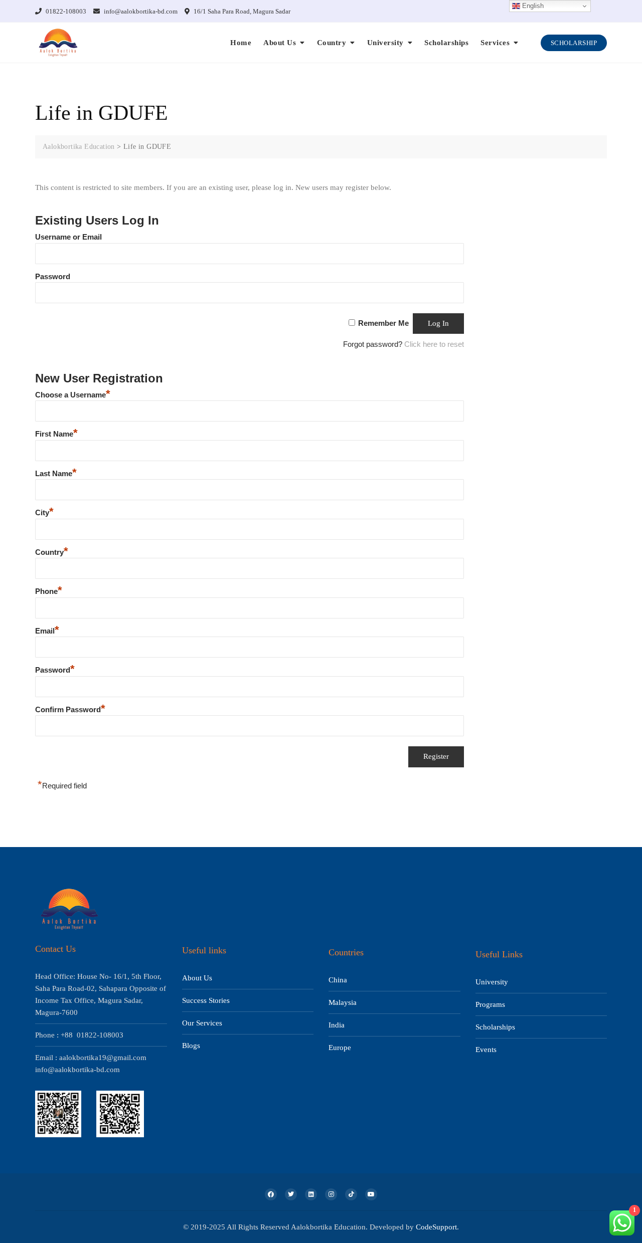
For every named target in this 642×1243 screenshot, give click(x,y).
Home (240, 43)
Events (486, 1050)
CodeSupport (436, 1227)
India (337, 1025)
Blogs (191, 1046)
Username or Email (68, 237)
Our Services (202, 1023)
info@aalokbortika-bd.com (140, 11)
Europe (340, 1048)
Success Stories (206, 1000)
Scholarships (446, 43)
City (44, 512)
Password (52, 276)
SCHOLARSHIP (574, 43)
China (338, 980)
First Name (56, 434)
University (385, 43)
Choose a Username (72, 394)
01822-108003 (65, 11)
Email (47, 631)
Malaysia (343, 1002)
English (532, 6)
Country (332, 43)
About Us (279, 43)
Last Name (56, 473)
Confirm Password (70, 709)
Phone (48, 591)
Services (495, 43)
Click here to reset (434, 344)
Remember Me (383, 323)
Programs (490, 1004)
